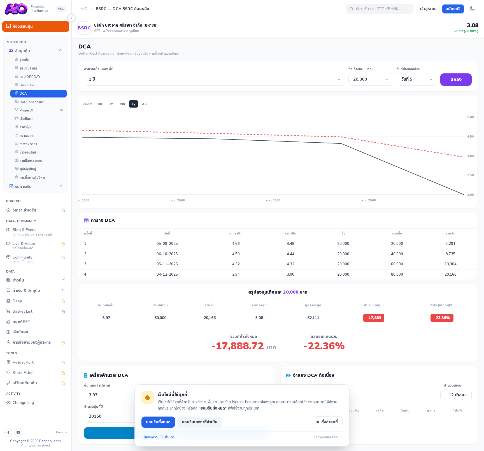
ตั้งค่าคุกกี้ (329, 422)
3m (111, 104)
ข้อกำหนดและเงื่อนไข (328, 437)
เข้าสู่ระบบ (428, 8)
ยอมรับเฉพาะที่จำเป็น (199, 422)
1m (99, 104)
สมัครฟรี (453, 8)
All (144, 104)
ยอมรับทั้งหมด (158, 422)
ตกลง (456, 79)
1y (133, 104)
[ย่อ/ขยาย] (71, 17)
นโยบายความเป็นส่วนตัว (157, 437)
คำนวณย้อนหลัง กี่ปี (98, 69)
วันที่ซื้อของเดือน (408, 69)
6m (122, 104)
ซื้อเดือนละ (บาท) (360, 69)
